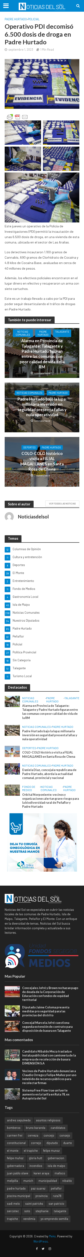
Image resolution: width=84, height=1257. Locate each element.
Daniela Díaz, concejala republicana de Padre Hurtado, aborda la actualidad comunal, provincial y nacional (49, 774)
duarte (67, 1143)
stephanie (42, 1211)
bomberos (14, 1128)
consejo (65, 1135)
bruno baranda (35, 1128)
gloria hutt (35, 1158)
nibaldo (67, 1181)
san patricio (56, 1203)
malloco (60, 1173)
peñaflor (56, 1188)
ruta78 (57, 1196)
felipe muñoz (15, 1158)
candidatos (58, 1128)
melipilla (12, 1181)
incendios (35, 1166)
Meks (52, 1236)
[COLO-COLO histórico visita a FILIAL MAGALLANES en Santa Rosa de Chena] (12, 751)
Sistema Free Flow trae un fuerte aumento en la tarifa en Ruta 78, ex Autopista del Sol (46, 1094)
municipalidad (47, 1181)
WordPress (40, 1241)
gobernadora (15, 1166)
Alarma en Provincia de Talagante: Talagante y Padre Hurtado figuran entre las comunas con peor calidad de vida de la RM (42, 353)
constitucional (16, 1143)
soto (27, 1211)
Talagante (62, 331)
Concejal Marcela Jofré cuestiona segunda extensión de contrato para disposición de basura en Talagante (47, 1026)
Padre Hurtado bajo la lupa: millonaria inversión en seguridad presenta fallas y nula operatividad (42, 407)
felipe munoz (51, 1150)
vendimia (29, 1219)
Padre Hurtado (16, 19)
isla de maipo (56, 1166)
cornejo (36, 1143)
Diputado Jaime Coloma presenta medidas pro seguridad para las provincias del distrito (45, 1011)
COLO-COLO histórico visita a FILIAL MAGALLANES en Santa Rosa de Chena (42, 461)
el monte (12, 1150)
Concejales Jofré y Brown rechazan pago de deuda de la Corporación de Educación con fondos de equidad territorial (50, 994)
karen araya (41, 1173)
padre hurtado (16, 1188)
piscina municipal (18, 1196)
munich (28, 1181)
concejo (49, 1135)
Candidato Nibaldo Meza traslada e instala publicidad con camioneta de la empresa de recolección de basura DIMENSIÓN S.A (49, 1057)
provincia (41, 1196)
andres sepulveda (19, 1120)
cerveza (33, 1135)
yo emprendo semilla (54, 1219)
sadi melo (13, 1203)
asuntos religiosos (48, 1120)
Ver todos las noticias (62, 503)
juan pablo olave (17, 1173)
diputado (52, 1143)
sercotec (13, 1211)
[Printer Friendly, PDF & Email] (17, 116)
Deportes (29, 447)
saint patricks (34, 1203)
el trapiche (31, 1150)
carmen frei (14, 1135)
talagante (60, 1211)
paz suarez (38, 1188)
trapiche (12, 1219)
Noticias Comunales (23, 333)
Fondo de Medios (28, 788)
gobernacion (56, 1158)
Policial (34, 19)
